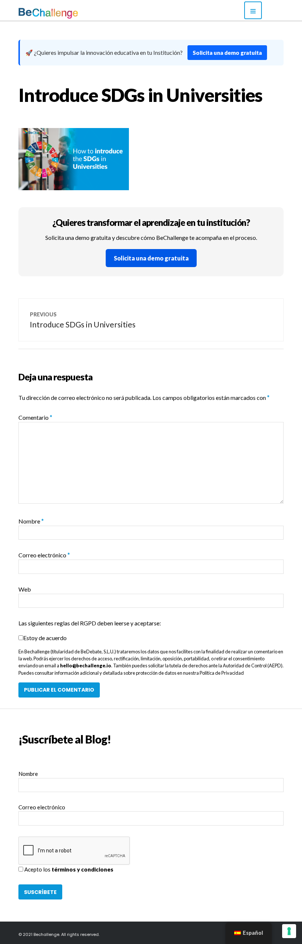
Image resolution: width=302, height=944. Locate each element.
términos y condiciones (82, 869)
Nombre (31, 521)
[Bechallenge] (68, 13)
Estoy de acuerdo (45, 637)
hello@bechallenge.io (85, 665)
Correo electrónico (44, 554)
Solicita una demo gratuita (227, 52)
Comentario (35, 417)
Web (24, 589)
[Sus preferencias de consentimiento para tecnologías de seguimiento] (289, 931)
